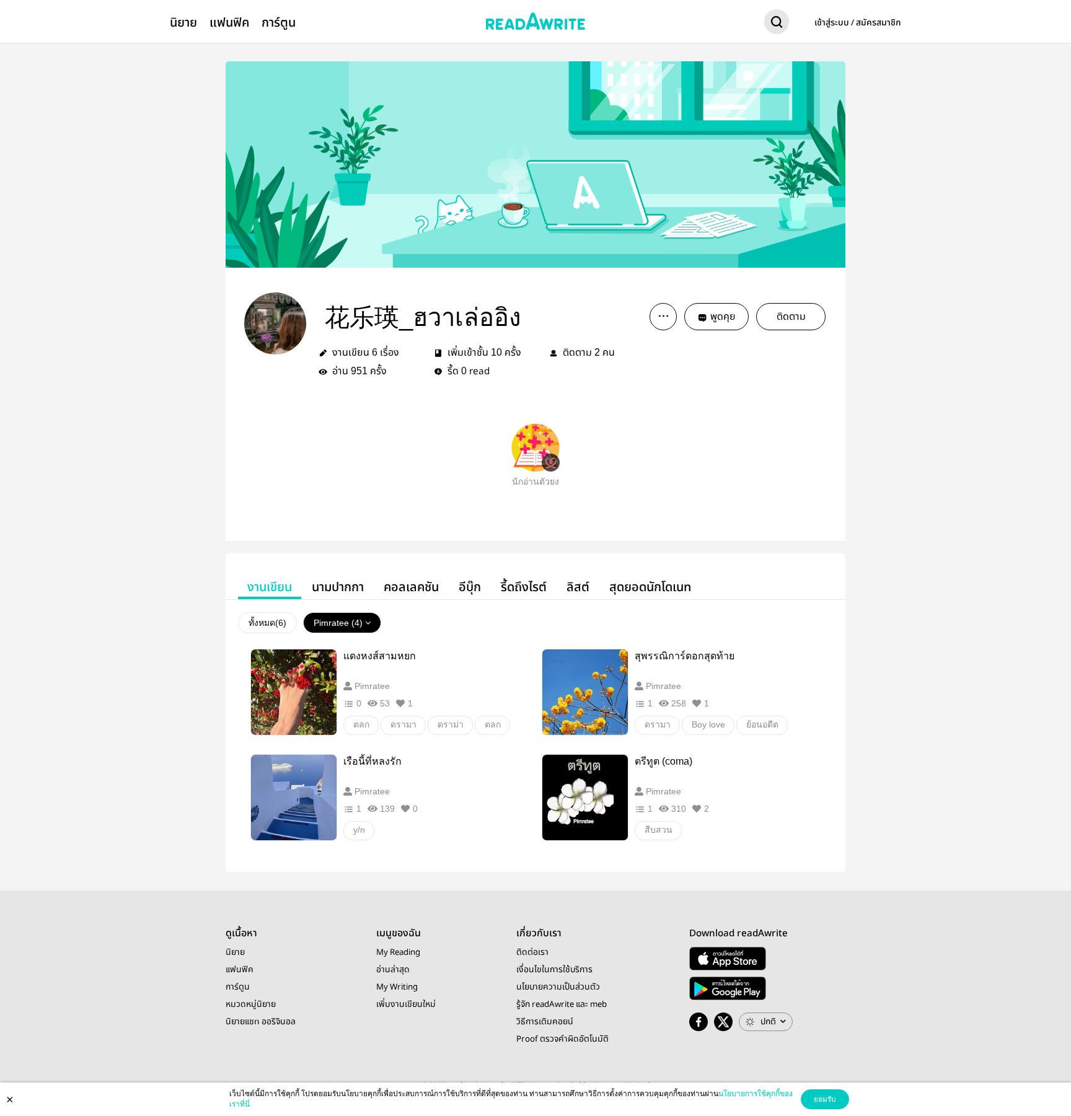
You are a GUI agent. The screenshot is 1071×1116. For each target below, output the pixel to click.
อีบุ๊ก (470, 587)
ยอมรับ (825, 1099)
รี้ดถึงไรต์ (524, 587)
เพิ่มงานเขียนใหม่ (406, 1004)
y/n (359, 830)
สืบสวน (658, 830)
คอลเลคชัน (411, 587)
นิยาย (183, 22)
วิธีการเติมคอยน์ (544, 1022)
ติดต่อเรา (532, 952)
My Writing (397, 987)
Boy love (708, 724)
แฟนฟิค (229, 22)
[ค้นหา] (776, 24)
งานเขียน (269, 587)
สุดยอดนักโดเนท (650, 587)
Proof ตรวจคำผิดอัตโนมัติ (562, 1039)
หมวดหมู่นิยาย (251, 1004)
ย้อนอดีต (762, 724)
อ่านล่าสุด (393, 970)
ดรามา (403, 724)
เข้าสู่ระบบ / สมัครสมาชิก (857, 23)
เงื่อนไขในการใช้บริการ (554, 970)
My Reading (398, 952)
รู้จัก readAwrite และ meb (561, 1004)
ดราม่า (451, 724)
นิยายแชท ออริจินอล (261, 1022)
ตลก (361, 724)
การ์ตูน (279, 22)
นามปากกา (338, 587)
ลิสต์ (577, 587)
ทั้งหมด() (267, 623)
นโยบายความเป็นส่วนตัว (558, 987)
